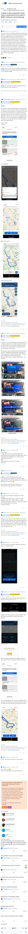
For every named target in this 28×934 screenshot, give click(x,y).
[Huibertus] (2, 889)
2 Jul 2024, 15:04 (14, 542)
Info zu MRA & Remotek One (13, 326)
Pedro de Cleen (6, 898)
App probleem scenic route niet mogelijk (12, 855)
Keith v (4, 31)
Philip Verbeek (6, 857)
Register (5, 807)
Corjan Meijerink (6, 64)
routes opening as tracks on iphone (10, 865)
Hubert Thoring (6, 101)
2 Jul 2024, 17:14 (14, 767)
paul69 (5, 879)
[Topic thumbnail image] (26, 866)
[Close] (25, 782)
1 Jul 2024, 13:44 (9, 83)
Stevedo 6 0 (6, 848)
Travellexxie (6, 889)
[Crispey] (2, 870)
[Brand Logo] (4, 3)
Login (9, 807)
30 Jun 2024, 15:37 (14, 31)
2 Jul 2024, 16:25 (9, 596)
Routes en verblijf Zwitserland (9, 887)
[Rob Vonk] (2, 908)
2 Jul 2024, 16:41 (14, 757)
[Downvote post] (26, 58)
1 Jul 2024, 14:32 (9, 103)
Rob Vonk (5, 908)
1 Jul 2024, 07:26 (9, 66)
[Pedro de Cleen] (2, 899)
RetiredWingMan (6, 81)
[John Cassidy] (2, 918)
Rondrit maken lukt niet (7, 906)
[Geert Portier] (2, 879)
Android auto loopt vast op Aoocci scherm (12, 877)
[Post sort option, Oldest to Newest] (3, 27)
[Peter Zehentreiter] (2, 848)
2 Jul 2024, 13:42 (9, 516)
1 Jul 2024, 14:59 (9, 337)
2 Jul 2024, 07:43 (9, 475)
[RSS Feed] (17, 22)
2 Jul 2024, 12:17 (14, 493)
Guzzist (5, 869)
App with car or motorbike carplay (10, 896)
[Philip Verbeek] (2, 858)
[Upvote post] (21, 58)
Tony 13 (4, 493)
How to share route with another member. (12, 916)
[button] (2, 932)
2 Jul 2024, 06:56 (14, 450)
